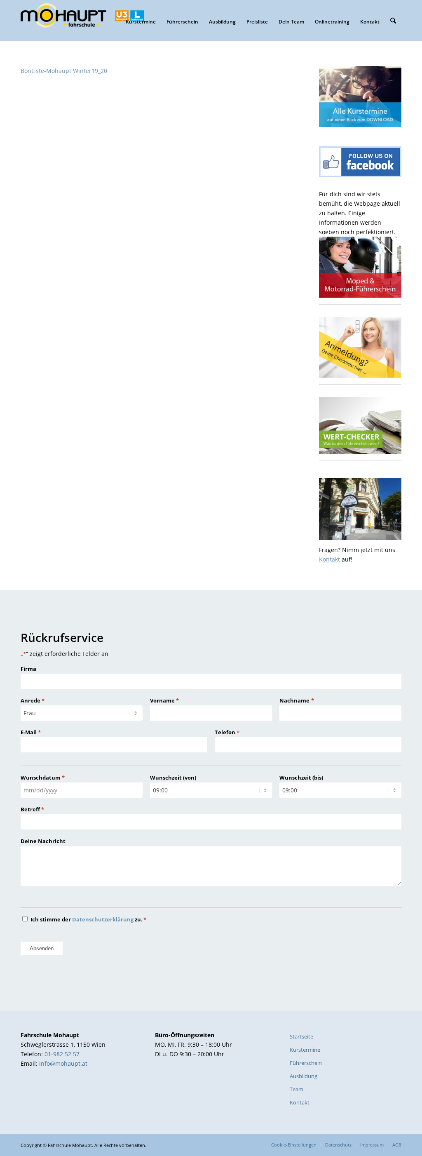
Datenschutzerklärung (103, 919)
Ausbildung (303, 1076)
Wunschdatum (43, 777)
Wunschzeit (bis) (301, 777)
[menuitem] (140, 20)
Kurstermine (305, 1049)
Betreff (32, 809)
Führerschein (306, 1063)
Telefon (227, 732)
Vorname (164, 700)
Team (296, 1089)
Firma (28, 668)
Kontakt (329, 559)
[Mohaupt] (82, 20)
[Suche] (393, 20)
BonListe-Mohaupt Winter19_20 (64, 71)
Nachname (296, 700)
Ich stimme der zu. (88, 919)
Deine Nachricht (43, 841)
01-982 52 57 (62, 1054)
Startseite (301, 1036)
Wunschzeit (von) (173, 777)
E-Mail (31, 732)
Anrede (33, 700)
